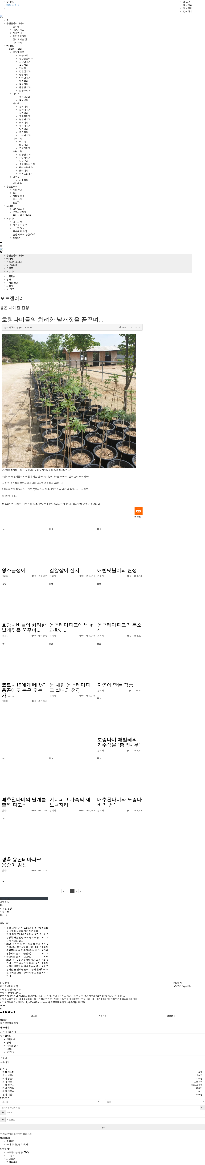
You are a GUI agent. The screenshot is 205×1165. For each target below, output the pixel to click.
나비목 (16, 93)
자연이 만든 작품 (115, 684)
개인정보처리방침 (9, 986)
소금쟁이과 (24, 154)
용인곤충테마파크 (15, 255)
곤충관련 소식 (20, 231)
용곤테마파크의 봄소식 (119, 627)
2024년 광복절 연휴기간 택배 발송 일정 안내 (27, 972)
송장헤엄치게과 (27, 164)
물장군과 (23, 160)
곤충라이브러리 (14, 261)
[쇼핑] (9, 1011)
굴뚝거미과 (24, 109)
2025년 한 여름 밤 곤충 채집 (21, 943)
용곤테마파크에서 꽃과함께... (71, 627)
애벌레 (18, 503)
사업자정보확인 (8, 1002)
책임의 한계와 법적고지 (12, 992)
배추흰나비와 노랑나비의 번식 (119, 802)
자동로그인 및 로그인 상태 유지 (17, 1133)
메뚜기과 (23, 144)
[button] (138, 517)
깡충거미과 (24, 116)
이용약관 (4, 982)
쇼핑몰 (9, 268)
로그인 (186, 1)
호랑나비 (9, 503)
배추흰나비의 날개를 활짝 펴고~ (24, 802)
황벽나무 (47, 503)
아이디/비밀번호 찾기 (17, 1144)
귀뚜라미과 (24, 148)
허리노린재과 (26, 173)
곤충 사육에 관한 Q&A (24, 234)
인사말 (16, 26)
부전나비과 (24, 96)
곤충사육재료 (19, 212)
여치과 (22, 141)
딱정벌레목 (18, 52)
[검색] (12, 1011)
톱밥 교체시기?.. (15, 927)
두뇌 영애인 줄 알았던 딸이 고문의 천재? (24, 967)
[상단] (14, 1011)
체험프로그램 (19, 36)
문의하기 (177, 982)
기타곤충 (17, 183)
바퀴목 (16, 176)
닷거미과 (23, 122)
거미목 (16, 103)
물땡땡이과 (24, 87)
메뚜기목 (17, 138)
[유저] (4, 1011)
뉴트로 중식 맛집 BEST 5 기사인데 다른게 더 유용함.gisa (23, 964)
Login (102, 1127)
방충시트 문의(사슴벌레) (18, 956)
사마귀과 (23, 180)
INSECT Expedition (182, 986)
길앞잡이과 (24, 71)
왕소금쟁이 (14, 570)
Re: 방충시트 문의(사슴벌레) (23, 951)
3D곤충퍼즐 (19, 208)
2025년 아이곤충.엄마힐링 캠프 (22, 939)
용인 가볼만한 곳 (91, 503)
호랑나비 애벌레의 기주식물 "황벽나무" (118, 742)
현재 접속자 (8, 1072)
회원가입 (187, 4)
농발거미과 (24, 119)
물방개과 (23, 84)
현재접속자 (12, 1161)
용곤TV (16, 202)
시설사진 (17, 199)
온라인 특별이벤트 (22, 215)
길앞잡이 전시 (64, 570)
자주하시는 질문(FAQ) (17, 1152)
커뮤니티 (10, 271)
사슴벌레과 (24, 61)
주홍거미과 (24, 125)
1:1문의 (16, 237)
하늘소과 (23, 55)
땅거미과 (23, 128)
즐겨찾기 (10, 1)
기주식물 (27, 503)
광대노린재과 (26, 167)
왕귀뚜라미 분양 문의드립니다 (21, 950)
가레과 (22, 68)
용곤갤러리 (12, 264)
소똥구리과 (24, 90)
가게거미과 (24, 135)
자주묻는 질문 (20, 224)
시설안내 (17, 32)
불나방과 (23, 100)
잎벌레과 (23, 80)
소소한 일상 (19, 228)
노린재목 (17, 151)
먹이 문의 (11, 934)
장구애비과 (24, 157)
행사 (15, 192)
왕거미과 (23, 106)
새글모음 (10, 1158)
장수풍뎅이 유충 (25, 946)
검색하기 (187, 11)
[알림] (6, 1011)
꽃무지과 (23, 64)
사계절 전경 (19, 196)
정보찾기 (187, 8)
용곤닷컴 (77, 503)
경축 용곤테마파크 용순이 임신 (21, 862)
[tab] (102, 1023)
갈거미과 (23, 112)
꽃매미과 (23, 170)
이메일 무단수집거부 (10, 989)
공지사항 (17, 221)
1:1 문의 (10, 1155)
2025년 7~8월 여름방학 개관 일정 (20, 935)
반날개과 (23, 74)
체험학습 (17, 189)
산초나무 (37, 503)
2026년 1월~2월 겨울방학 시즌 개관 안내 (22, 929)
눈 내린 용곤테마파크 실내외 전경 (69, 687)
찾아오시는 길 (20, 39)
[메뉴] (1, 1011)
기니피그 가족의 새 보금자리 (69, 802)
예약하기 (17, 42)
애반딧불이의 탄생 (117, 570)
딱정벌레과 (24, 77)
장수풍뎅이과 (26, 58)
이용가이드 (18, 29)
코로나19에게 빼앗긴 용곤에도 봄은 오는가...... (24, 689)
